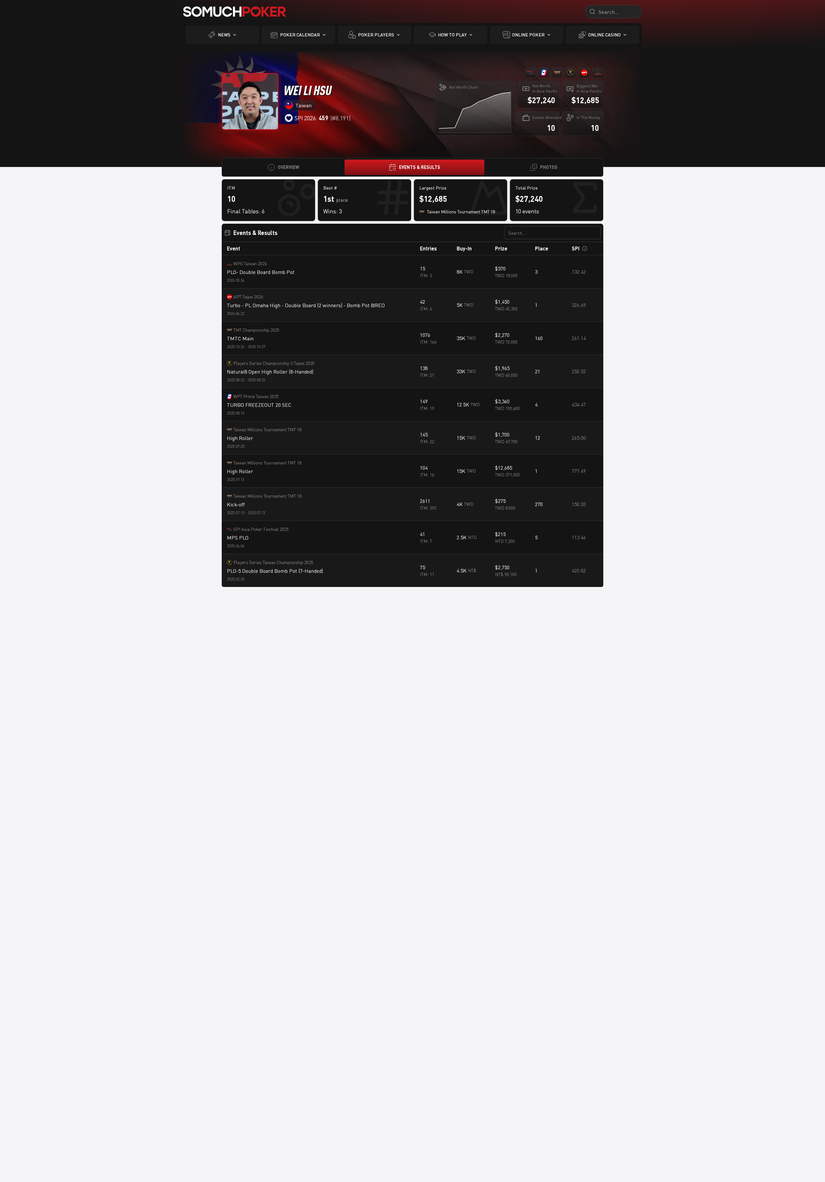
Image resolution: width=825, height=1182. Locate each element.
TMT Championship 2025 (256, 330)
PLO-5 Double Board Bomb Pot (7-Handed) (275, 571)
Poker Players (376, 34)
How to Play (452, 34)
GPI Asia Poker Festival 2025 (261, 529)
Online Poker (528, 34)
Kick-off (236, 504)
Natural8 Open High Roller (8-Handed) (270, 371)
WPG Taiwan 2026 (250, 263)
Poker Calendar (300, 34)
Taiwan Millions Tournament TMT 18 (267, 429)
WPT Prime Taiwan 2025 (256, 396)
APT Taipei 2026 (248, 296)
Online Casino (604, 34)
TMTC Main (240, 338)
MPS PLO (237, 537)
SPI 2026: (311, 118)
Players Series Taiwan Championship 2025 (273, 562)
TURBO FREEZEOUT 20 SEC (259, 405)
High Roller (240, 438)
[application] (475, 111)
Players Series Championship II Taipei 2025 (274, 363)
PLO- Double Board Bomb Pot (261, 272)
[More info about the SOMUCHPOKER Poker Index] (584, 248)
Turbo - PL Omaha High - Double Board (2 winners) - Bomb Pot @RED (306, 305)
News (224, 34)
